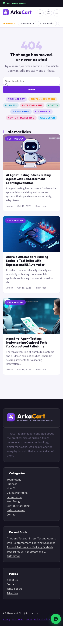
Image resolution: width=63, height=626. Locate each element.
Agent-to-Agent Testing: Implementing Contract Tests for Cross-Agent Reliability (26, 342)
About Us (12, 580)
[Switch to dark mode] (48, 12)
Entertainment (32, 105)
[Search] (40, 12)
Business (11, 105)
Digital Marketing (42, 99)
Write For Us (14, 588)
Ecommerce (43, 111)
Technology (16, 99)
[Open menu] (56, 12)
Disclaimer (17, 619)
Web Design (47, 117)
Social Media (21, 111)
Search (31, 89)
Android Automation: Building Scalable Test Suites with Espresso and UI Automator (27, 260)
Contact (11, 514)
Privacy (6, 619)
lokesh (9, 206)
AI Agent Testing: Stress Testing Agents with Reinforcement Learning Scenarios (28, 179)
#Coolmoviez (47, 23)
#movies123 (27, 23)
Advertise (12, 593)
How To (53, 105)
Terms (29, 619)
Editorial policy (42, 619)
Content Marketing (21, 117)
